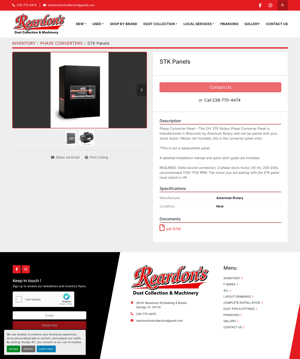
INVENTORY (231, 278)
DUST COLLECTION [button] (159, 24)
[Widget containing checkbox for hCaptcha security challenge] (43, 299)
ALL (226, 290)
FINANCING (229, 24)
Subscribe (49, 325)
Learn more (46, 348)
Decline (28, 348)
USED (96, 24)
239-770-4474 (27, 5)
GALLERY (252, 24)
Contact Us (220, 87)
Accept (13, 348)
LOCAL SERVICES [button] (197, 24)
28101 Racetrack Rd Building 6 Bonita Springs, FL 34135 (161, 305)
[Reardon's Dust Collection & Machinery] (169, 280)
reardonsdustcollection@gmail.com (71, 5)
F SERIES (229, 284)
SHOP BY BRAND (123, 24)
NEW (80, 24)
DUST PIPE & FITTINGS (239, 308)
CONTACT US (277, 24)
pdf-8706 (173, 229)
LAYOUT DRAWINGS (237, 296)
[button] (81, 23)
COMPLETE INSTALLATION (241, 302)
